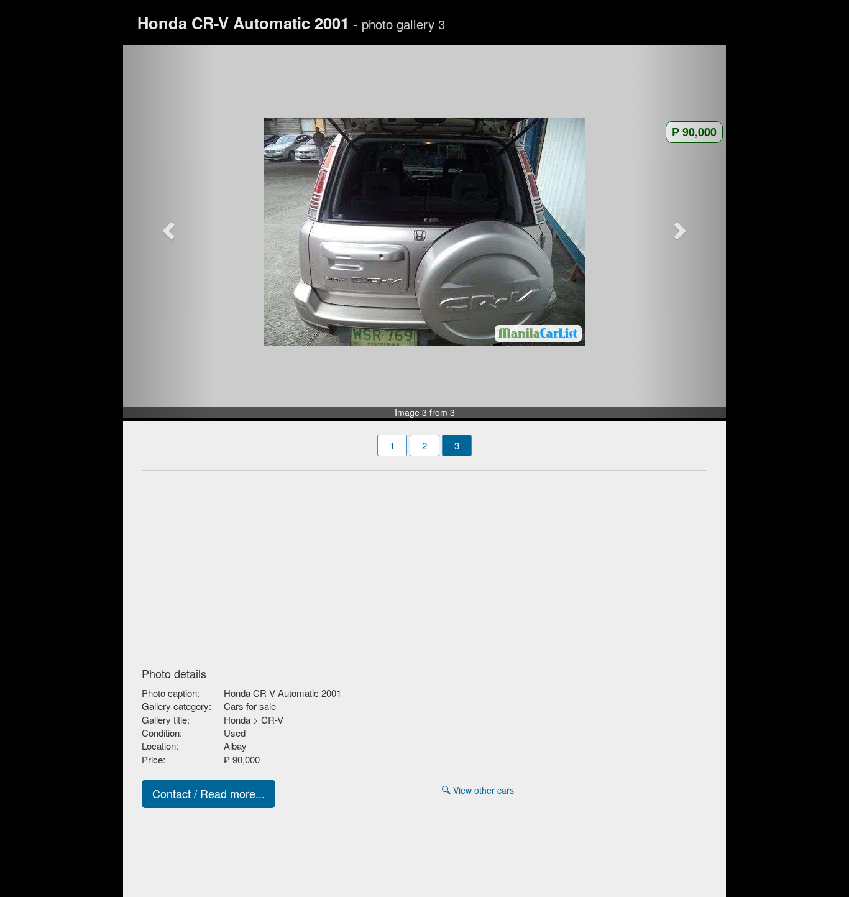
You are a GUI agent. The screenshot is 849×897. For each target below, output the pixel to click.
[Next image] (681, 231)
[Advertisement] (424, 565)
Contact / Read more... (208, 793)
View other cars (482, 790)
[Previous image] (168, 231)
